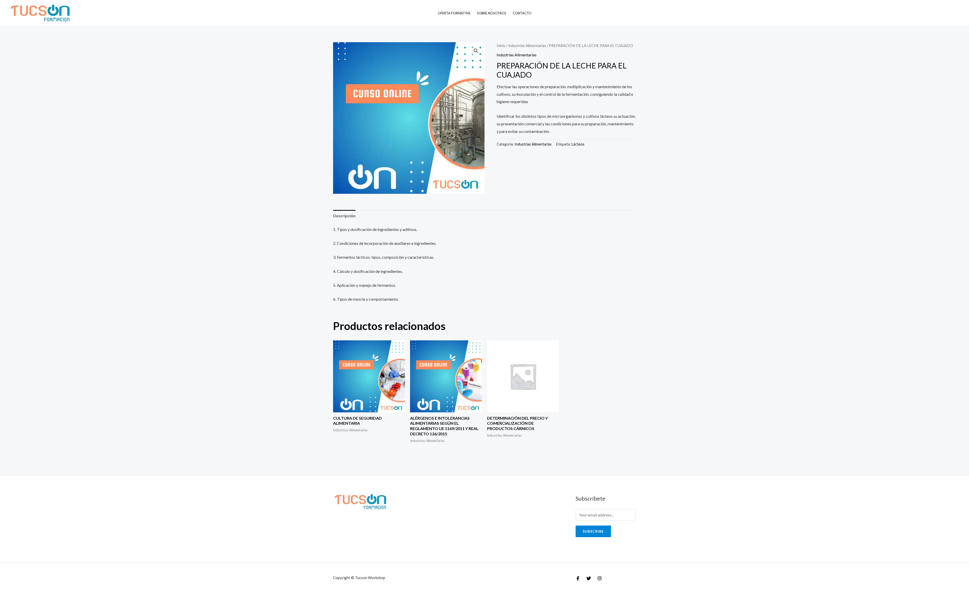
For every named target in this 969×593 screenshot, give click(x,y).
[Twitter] (588, 578)
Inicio (501, 45)
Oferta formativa (454, 13)
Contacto (522, 13)
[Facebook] (578, 578)
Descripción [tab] (344, 215)
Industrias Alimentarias (527, 45)
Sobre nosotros (491, 13)
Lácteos (578, 144)
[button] (475, 50)
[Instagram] (599, 578)
